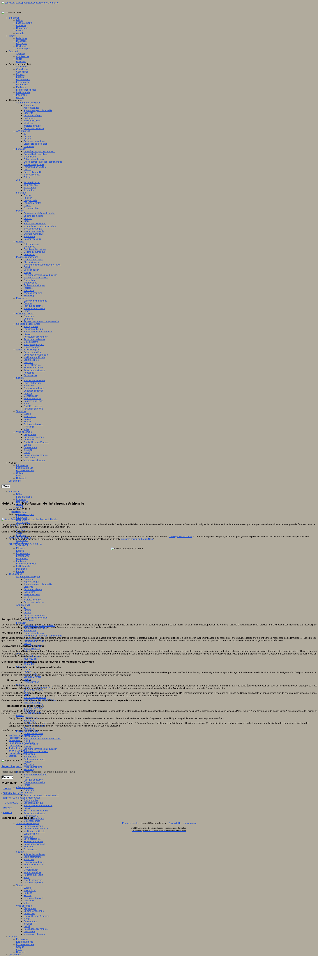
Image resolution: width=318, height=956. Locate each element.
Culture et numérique (34, 615)
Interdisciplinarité (32, 599)
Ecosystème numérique (35, 774)
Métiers (20, 715)
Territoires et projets (33, 882)
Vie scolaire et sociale (34, 934)
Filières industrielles (26, 563)
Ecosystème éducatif (34, 862)
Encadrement (23, 553)
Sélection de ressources (28, 798)
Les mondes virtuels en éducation (40, 749)
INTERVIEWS (9, 798)
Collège (20, 947)
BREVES (7, 807)
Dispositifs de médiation (35, 617)
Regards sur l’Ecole (33, 875)
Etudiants (21, 561)
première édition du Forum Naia (137, 539)
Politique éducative (33, 780)
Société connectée (33, 880)
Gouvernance (30, 921)
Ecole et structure (32, 857)
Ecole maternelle (24, 942)
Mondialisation (31, 870)
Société (20, 852)
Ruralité (27, 895)
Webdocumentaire (33, 767)
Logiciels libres (31, 834)
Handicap (28, 867)
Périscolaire (22, 939)
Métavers (28, 836)
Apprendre (29, 579)
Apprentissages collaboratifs (38, 584)
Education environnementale (38, 805)
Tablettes (28, 762)
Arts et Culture (23, 605)
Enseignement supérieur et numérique (43, 635)
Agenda (20, 507)
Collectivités (22, 545)
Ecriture (27, 669)
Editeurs (20, 548)
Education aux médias (35, 697)
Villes (26, 903)
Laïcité (27, 926)
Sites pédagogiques (34, 818)
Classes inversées (33, 736)
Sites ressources (32, 648)
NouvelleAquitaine (18, 753)
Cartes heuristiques (33, 733)
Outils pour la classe (34, 602)
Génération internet (33, 864)
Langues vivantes (32, 677)
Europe (27, 888)
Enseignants (22, 556)
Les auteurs (15, 954)
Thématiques (15, 574)
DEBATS (7, 788)
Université (21, 952)
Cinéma (27, 610)
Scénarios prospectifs (34, 782)
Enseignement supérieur (21, 743)
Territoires (21, 885)
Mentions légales (130, 823)
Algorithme (29, 790)
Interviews (21, 499)
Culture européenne (34, 911)
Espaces (28, 777)
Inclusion (28, 924)
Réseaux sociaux (24, 787)
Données (28, 792)
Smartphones (30, 756)
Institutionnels (23, 566)
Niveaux (13, 936)
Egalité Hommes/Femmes (36, 916)
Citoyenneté (30, 908)
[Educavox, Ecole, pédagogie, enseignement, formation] (30, 2)
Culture (27, 612)
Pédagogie (21, 517)
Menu (6, 486)
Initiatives (28, 597)
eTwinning (29, 769)
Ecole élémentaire (25, 944)
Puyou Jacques (26, 514)
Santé (26, 877)
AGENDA (7, 812)
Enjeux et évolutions (34, 633)
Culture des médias (33, 689)
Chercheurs (15, 745)
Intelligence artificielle (34, 831)
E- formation (30, 630)
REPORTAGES (10, 803)
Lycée (19, 949)
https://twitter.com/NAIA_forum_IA (25, 544)
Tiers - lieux (29, 931)
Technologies (23, 522)
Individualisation (32, 594)
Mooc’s (27, 643)
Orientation (29, 728)
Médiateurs (21, 569)
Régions (28, 893)
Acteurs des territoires (34, 854)
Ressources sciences (34, 813)
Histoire (27, 808)
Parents (20, 571)
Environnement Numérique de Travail (42, 738)
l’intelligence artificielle (180, 536)
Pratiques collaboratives (36, 751)
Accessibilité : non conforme (183, 823)
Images (27, 746)
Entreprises (22, 558)
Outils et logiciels (32, 839)
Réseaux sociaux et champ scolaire (41, 795)
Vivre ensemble (24, 906)
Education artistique (33, 803)
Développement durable (36, 828)
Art (25, 607)
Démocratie (29, 913)
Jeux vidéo (29, 664)
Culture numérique (33, 589)
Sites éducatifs (31, 816)
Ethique (27, 918)
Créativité (28, 587)
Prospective (15, 738)
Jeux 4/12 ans (31, 659)
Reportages (15, 512)
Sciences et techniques (27, 823)
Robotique (29, 846)
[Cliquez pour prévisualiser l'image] (29, 519)
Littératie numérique (34, 707)
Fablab (27, 741)
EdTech (20, 551)
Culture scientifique (33, 826)
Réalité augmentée (33, 841)
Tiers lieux (29, 900)
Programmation (31, 682)
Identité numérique (33, 702)
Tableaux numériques (34, 759)
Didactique (21, 512)
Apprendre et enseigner (28, 576)
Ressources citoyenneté (36, 810)
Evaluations (29, 592)
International (30, 890)
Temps (27, 785)
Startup (12, 756)
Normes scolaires (32, 872)
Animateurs (22, 540)
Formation (21, 623)
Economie (29, 859)
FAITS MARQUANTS (13, 793)
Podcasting (29, 754)
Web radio (29, 764)
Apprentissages (31, 581)
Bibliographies (31, 800)
